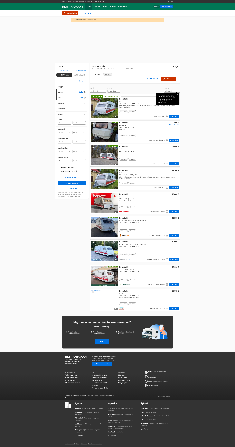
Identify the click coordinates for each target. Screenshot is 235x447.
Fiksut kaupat (122, 7)
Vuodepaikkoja (63, 148)
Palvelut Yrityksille (124, 380)
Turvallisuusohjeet (98, 383)
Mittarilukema (63, 157)
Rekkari (99, 1)
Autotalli (70, 1)
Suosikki (124, 111)
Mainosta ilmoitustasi (72, 383)
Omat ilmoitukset (71, 378)
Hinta (60, 119)
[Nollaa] (85, 92)
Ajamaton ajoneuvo (67, 167)
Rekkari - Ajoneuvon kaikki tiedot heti (158, 381)
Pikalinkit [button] (112, 7)
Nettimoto (75, 1)
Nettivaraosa (94, 1)
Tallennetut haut (71, 375)
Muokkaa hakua (71, 13)
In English (170, 1)
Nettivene (81, 1)
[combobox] (71, 91)
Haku (90, 7)
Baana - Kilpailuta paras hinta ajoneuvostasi (156, 376)
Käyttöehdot (96, 385)
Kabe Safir (135, 106)
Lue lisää (102, 341)
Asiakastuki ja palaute (99, 375)
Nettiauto (64, 1)
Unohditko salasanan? (99, 378)
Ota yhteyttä (122, 383)
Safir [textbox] (83, 97)
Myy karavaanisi (166, 6)
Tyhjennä (82, 81)
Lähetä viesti (174, 116)
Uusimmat (96, 7)
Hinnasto (121, 375)
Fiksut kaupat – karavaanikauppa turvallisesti (157, 372)
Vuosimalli (61, 129)
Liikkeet (104, 7)
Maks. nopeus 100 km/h (69, 171)
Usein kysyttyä (97, 380)
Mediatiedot (122, 378)
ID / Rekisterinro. (81, 70)
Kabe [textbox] (83, 92)
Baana (103, 1)
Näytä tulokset (71, 183)
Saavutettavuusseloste (100, 388)
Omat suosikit (70, 380)
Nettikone (87, 1)
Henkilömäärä (63, 138)
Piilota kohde (93, 123)
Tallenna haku (88, 13)
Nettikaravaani (73, 6)
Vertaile (133, 111)
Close (178, 95)
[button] (98, 90)
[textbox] (70, 114)
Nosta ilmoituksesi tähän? (112, 96)
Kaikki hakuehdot (73, 177)
